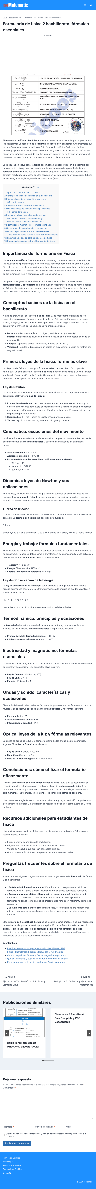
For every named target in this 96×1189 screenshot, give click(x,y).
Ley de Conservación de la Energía (25, 218)
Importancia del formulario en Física (22, 192)
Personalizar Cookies (12, 1169)
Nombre (9, 1127)
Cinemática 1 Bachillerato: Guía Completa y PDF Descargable (70, 1018)
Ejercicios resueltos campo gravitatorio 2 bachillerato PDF (36, 948)
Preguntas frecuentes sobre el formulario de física (29, 241)
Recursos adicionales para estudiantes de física (28, 238)
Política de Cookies (11, 1158)
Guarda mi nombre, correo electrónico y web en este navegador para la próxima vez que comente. (46, 1135)
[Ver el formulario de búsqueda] (90, 5)
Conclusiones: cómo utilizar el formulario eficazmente (31, 234)
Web (68, 1127)
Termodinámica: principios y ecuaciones (24, 221)
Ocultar (37, 187)
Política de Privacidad (12, 1165)
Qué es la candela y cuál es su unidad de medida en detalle (37, 958)
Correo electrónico (45, 1127)
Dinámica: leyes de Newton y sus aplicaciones (27, 208)
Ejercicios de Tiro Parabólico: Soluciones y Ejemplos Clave (24, 981)
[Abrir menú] (85, 5)
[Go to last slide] (7, 1033)
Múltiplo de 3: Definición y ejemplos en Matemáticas (73, 981)
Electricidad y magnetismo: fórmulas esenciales (27, 225)
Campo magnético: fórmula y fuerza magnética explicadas (36, 955)
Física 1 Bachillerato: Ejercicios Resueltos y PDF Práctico (35, 952)
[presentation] (24, 1022)
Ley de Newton (16, 202)
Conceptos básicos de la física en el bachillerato (28, 195)
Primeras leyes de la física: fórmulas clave (25, 199)
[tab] (43, 1060)
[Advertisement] (48, 54)
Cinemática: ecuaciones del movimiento (24, 205)
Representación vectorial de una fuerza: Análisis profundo (36, 962)
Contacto (7, 1173)
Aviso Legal (8, 1161)
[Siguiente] (89, 1033)
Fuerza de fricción (17, 212)
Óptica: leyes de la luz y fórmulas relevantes (26, 231)
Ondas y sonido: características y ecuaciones (26, 228)
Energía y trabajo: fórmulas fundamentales (25, 215)
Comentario (9, 1088)
